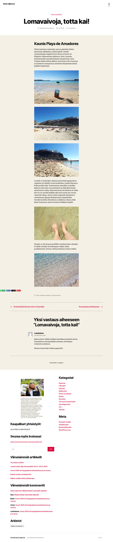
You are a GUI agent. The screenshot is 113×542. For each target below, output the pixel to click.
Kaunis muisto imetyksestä (20, 474)
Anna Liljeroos (9, 4)
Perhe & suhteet (65, 394)
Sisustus (62, 399)
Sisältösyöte (63, 425)
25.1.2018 (61, 28)
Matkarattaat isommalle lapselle (34, 491)
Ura (60, 407)
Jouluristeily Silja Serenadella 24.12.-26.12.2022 (29, 466)
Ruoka (61, 396)
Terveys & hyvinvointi (67, 402)
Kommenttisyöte (65, 427)
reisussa (48, 295)
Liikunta (62, 388)
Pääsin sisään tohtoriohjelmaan (22, 478)
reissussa (42, 295)
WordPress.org (64, 430)
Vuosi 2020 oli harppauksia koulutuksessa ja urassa (30, 470)
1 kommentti (71, 28)
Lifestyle (62, 386)
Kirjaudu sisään (65, 422)
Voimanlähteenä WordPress (35, 537)
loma (37, 295)
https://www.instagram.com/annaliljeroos (26, 442)
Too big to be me (56, 295)
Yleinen (62, 410)
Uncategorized (56, 14)
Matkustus (63, 391)
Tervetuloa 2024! (17, 463)
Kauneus (62, 383)
